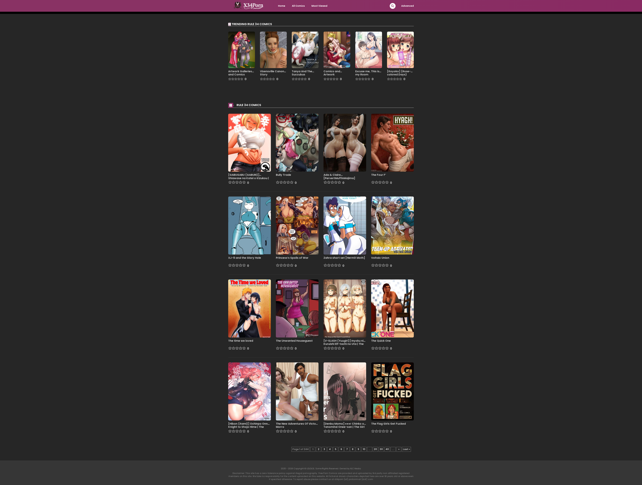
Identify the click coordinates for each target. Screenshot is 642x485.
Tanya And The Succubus (302, 72)
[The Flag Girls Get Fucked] (392, 391)
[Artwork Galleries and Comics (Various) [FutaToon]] (241, 49)
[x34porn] (247, 5)
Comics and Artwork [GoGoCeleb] (333, 74)
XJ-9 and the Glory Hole (244, 258)
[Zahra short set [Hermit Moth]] (345, 225)
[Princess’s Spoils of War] (297, 225)
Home (281, 6)
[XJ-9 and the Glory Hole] (249, 225)
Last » (406, 449)
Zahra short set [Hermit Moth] (344, 258)
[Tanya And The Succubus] (305, 49)
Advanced (407, 6)
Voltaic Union (380, 258)
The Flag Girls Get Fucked (388, 424)
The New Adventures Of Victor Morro (296, 425)
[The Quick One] (392, 308)
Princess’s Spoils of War (292, 258)
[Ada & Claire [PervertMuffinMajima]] (345, 142)
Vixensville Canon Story (272, 72)
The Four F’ (378, 175)
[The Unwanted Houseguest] (297, 308)
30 (381, 449)
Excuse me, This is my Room (367, 72)
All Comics (298, 6)
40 (387, 449)
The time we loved (240, 341)
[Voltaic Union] (392, 225)
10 (364, 449)
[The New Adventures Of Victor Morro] (297, 391)
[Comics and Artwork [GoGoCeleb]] (337, 49)
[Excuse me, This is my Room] (368, 49)
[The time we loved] (249, 308)
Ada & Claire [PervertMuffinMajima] (339, 176)
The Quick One (381, 341)
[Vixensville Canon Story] (273, 49)
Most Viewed (319, 6)
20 (375, 449)
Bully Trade (283, 175)
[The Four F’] (392, 142)
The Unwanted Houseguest (294, 341)
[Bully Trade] (297, 142)
